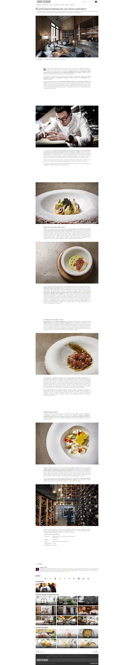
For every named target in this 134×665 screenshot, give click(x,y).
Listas (86, 656)
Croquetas (61, 656)
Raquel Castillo (43, 567)
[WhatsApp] (51, 579)
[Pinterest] (69, 579)
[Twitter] (65, 579)
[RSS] (83, 579)
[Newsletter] (88, 579)
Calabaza (72, 656)
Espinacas (82, 656)
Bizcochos (57, 656)
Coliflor (75, 656)
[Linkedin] (79, 579)
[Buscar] (96, 2)
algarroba (82, 292)
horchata (64, 467)
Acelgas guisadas (95, 651)
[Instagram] (74, 579)
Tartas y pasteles (52, 656)
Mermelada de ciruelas (40, 651)
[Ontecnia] (94, 663)
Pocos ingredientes (67, 656)
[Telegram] (55, 579)
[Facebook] (60, 579)
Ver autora (68, 571)
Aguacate (79, 656)
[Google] (46, 579)
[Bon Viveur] (44, 2)
